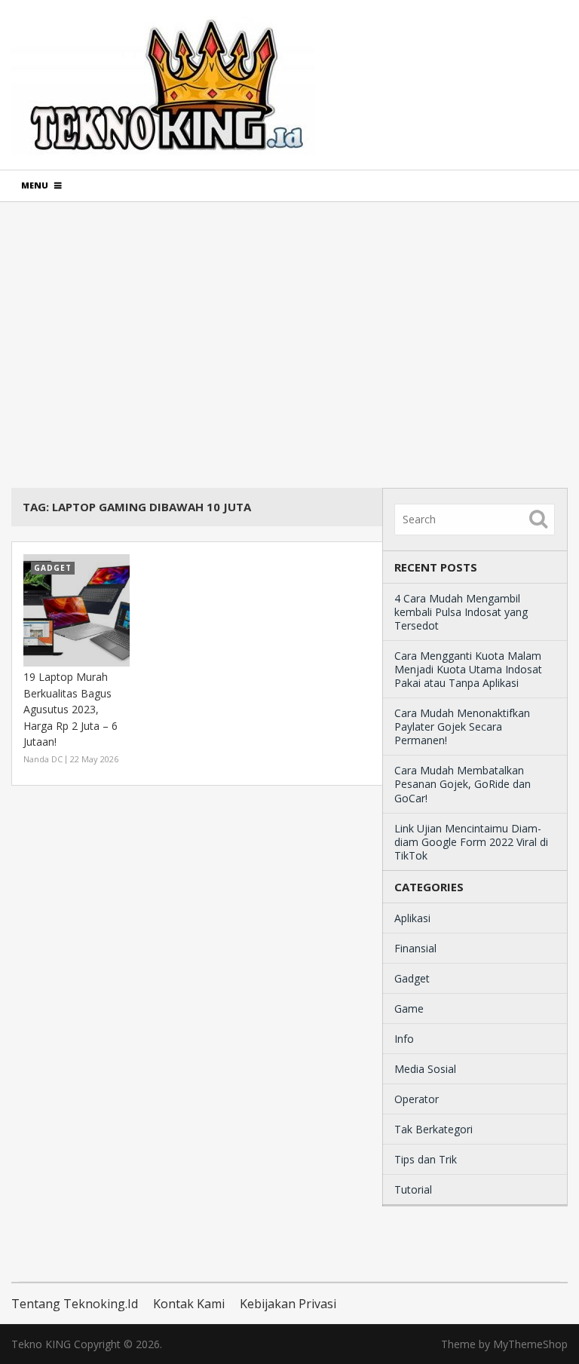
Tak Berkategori (433, 1129)
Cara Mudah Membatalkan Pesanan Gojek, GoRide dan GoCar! (462, 784)
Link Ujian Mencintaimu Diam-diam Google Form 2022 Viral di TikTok (471, 842)
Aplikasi (412, 918)
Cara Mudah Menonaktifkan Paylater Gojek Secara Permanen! (462, 726)
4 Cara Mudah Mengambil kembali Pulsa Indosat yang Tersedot (461, 612)
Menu (34, 185)
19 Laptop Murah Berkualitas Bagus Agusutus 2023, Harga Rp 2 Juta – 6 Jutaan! (70, 709)
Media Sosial (425, 1069)
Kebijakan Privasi (288, 1303)
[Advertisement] (289, 344)
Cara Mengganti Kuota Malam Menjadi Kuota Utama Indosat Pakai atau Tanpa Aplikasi (468, 669)
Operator (416, 1099)
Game (409, 1008)
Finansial (415, 948)
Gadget (412, 978)
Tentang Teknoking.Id (74, 1303)
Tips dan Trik (425, 1159)
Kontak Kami (189, 1303)
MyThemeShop (530, 1344)
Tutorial (413, 1189)
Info (404, 1038)
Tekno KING (41, 1344)
